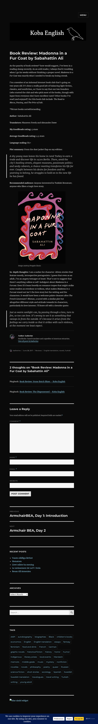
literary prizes (30, 657)
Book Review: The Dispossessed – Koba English (42, 391)
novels (61, 350)
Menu (83, 15)
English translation (51, 350)
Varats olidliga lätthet (22, 558)
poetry (47, 667)
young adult (26, 682)
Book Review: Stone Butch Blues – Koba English (42, 381)
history (48, 652)
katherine (17, 350)
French (42, 647)
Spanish (57, 672)
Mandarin (58, 657)
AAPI (13, 637)
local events (45, 657)
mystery (50, 662)
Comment (15, 421)
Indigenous (16, 657)
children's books (64, 637)
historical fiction (34, 652)
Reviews (38, 350)
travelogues (37, 677)
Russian (65, 667)
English (27, 642)
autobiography (25, 637)
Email (13, 469)
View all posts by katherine (28, 341)
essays (57, 642)
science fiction (17, 672)
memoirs (15, 662)
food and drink (29, 647)
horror (57, 652)
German (53, 647)
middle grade (28, 662)
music (40, 662)
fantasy (66, 642)
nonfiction (62, 662)
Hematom (17, 561)
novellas (14, 667)
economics (16, 642)
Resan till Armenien (21, 571)
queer (55, 667)
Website (14, 481)
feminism (15, 647)
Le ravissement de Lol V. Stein (26, 568)
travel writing (52, 677)
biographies (40, 637)
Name (13, 457)
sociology (46, 672)
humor (66, 652)
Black (51, 637)
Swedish (68, 672)
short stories (33, 672)
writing (14, 682)
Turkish (68, 350)
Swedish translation (20, 677)
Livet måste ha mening (23, 564)
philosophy (35, 667)
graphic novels (17, 652)
